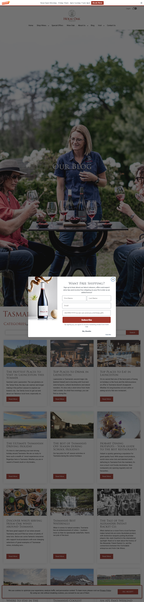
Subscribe (86, 320)
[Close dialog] (113, 279)
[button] (72, 3)
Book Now (97, 3)
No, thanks (86, 331)
